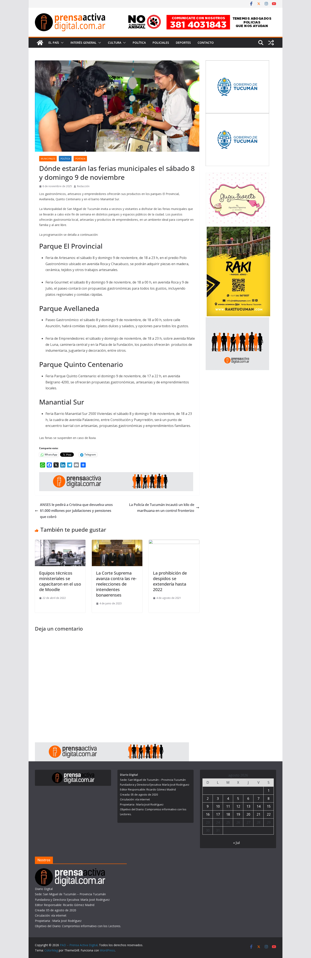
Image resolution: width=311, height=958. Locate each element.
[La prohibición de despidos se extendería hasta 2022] (174, 542)
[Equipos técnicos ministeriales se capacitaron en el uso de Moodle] (60, 542)
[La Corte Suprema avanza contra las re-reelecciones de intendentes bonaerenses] (117, 542)
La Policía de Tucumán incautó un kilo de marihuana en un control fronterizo (161, 507)
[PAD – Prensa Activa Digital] (40, 43)
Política (139, 43)
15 (269, 806)
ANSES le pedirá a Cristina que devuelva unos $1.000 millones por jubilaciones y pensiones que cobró (76, 510)
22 (269, 814)
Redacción (83, 186)
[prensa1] (116, 475)
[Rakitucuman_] (238, 229)
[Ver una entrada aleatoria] (271, 43)
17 (218, 814)
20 (248, 814)
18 (228, 814)
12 (238, 806)
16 (208, 814)
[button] (61, 43)
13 (248, 806)
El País (53, 43)
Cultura (114, 43)
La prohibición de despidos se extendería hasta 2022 (170, 581)
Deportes (183, 43)
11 (228, 806)
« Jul (236, 842)
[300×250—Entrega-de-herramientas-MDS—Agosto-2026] (237, 63)
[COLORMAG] (70, 871)
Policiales (161, 43)
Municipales (48, 158)
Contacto (206, 43)
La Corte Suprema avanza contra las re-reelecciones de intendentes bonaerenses (116, 584)
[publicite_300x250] (237, 320)
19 (238, 814)
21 (258, 814)
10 (218, 806)
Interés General (83, 43)
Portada (80, 158)
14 (258, 806)
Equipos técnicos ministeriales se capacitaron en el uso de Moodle (60, 581)
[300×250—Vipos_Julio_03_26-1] (237, 116)
